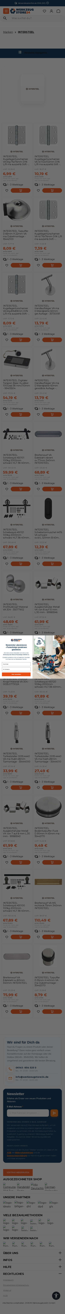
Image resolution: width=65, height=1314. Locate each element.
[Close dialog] (63, 637)
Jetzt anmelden (16, 674)
